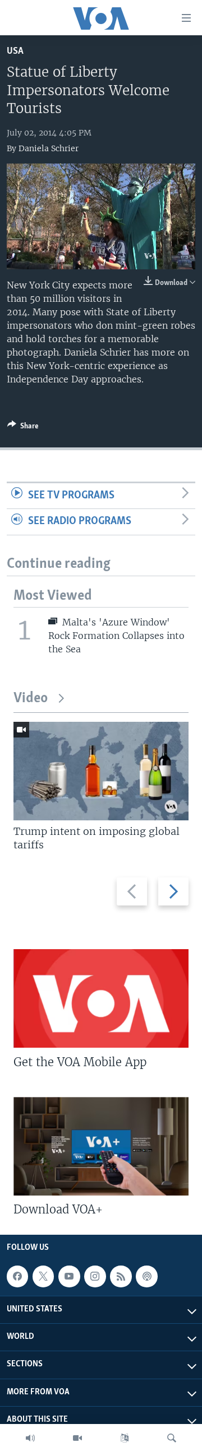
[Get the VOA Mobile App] (101, 998)
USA (15, 51)
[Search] (172, 1438)
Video (30, 698)
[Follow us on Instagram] (94, 1276)
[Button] (23, 427)
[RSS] (120, 1276)
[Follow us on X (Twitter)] (43, 1276)
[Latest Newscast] (30, 1438)
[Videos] (77, 1438)
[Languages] (124, 1438)
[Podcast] (146, 1276)
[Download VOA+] (101, 1146)
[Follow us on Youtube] (69, 1276)
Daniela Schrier (49, 148)
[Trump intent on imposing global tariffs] (101, 771)
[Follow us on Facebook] (17, 1276)
